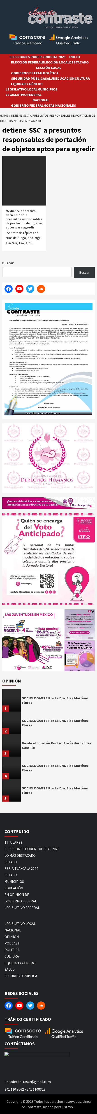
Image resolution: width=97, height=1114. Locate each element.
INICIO (74, 56)
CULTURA (82, 78)
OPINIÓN (12, 936)
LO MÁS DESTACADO (20, 855)
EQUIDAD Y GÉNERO (27, 83)
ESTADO (11, 862)
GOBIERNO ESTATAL (27, 73)
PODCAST (12, 943)
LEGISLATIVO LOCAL (21, 89)
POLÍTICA (50, 73)
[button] (33, 640)
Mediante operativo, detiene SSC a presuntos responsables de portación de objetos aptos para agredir (24, 219)
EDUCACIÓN (65, 78)
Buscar (8, 263)
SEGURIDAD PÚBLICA (28, 78)
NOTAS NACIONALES (60, 105)
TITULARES (13, 842)
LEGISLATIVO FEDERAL (24, 94)
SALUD (50, 78)
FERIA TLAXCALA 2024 (21, 868)
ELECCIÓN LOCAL (55, 62)
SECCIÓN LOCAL (48, 67)
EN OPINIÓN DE (17, 894)
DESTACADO (79, 62)
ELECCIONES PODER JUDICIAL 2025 (37, 56)
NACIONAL (40, 100)
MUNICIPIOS (47, 89)
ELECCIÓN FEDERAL (26, 62)
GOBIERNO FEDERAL (27, 105)
